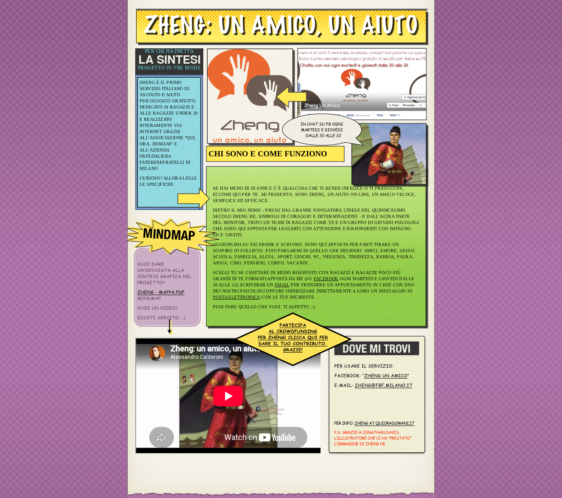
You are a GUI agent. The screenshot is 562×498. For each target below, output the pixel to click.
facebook (326, 278)
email (282, 284)
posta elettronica (236, 297)
